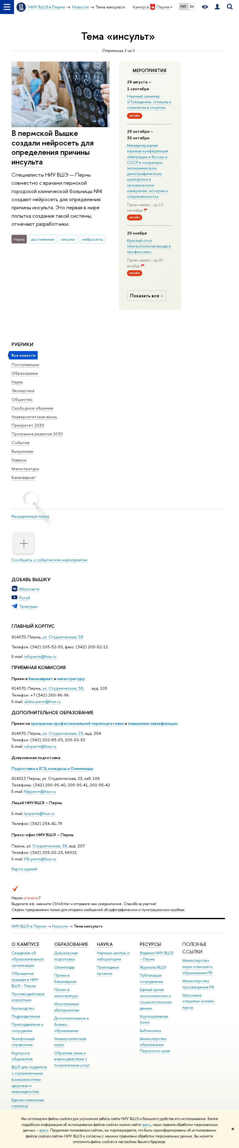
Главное (19, 460)
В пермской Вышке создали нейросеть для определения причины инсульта (53, 147)
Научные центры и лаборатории (113, 956)
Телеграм (28, 606)
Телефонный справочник (23, 1042)
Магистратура (25, 468)
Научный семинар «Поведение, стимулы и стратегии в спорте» (149, 101)
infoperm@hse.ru (40, 656)
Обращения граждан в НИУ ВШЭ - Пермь (25, 979)
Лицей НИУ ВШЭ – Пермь (37, 802)
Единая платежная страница (28, 1103)
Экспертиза (23, 390)
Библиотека (150, 1030)
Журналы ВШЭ (153, 967)
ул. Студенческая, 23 (63, 733)
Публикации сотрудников (151, 978)
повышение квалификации (152, 723)
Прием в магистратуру (66, 992)
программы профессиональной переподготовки (77, 723)
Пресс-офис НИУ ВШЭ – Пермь (43, 834)
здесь (146, 1124)
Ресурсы (150, 944)
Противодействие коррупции (28, 997)
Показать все (144, 295)
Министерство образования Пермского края (155, 1045)
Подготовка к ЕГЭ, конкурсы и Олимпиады (52, 768)
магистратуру (70, 678)
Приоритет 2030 (28, 425)
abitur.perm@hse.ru (42, 701)
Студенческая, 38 (49, 846)
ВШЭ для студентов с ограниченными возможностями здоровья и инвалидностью (29, 1079)
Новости (60, 926)
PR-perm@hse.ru (40, 859)
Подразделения (26, 1016)
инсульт (68, 239)
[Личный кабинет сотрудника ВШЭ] (217, 7)
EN (192, 6)
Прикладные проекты (108, 970)
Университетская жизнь (34, 416)
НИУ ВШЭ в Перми (29, 926)
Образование (25, 373)
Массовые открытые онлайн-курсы (198, 1001)
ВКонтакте (29, 589)
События (20, 442)
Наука (17, 382)
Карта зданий (24, 869)
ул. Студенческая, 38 (63, 637)
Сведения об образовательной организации (28, 959)
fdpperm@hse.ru (40, 791)
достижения (42, 239)
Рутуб (24, 597)
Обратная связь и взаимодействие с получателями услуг (72, 1059)
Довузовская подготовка (36, 757)
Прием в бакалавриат (65, 978)
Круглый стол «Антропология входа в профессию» (149, 246)
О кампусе (26, 944)
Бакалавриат (24, 477)
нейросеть (92, 239)
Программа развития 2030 (37, 434)
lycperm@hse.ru (39, 813)
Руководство (23, 1008)
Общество (22, 399)
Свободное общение (32, 408)
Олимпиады (64, 967)
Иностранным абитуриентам (66, 1007)
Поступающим (25, 364)
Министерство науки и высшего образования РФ (197, 966)
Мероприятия (149, 70)
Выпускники (22, 451)
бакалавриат (40, 678)
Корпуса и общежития (22, 1056)
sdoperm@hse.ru (40, 746)
